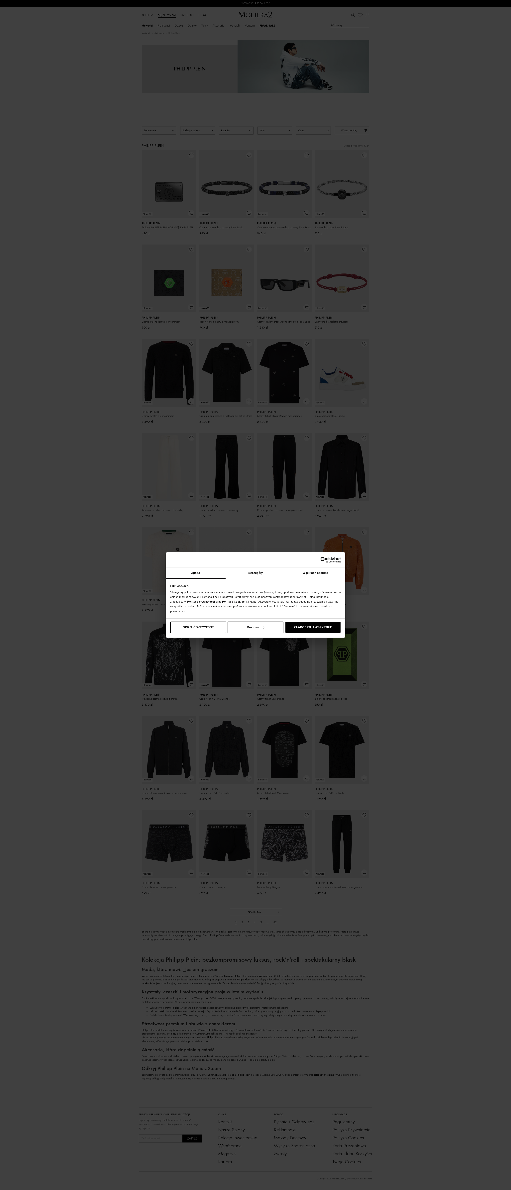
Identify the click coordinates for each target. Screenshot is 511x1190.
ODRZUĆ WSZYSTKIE (198, 627)
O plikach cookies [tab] (315, 572)
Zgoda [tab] (195, 572)
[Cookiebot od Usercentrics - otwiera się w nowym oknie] (323, 560)
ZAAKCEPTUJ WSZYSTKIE (313, 627)
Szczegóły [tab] (255, 572)
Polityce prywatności (201, 601)
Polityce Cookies (233, 601)
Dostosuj (253, 627)
